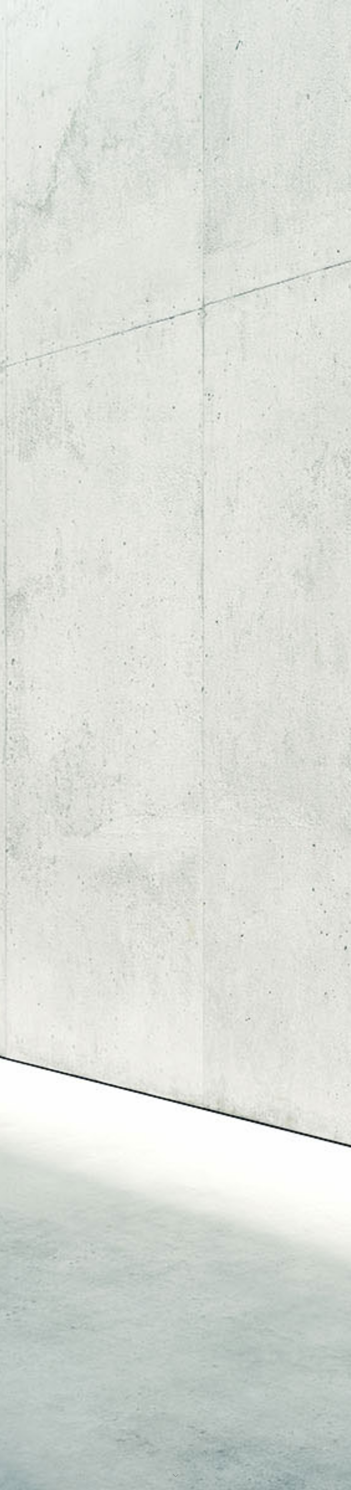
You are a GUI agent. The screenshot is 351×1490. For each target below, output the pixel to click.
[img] (175, 745)
